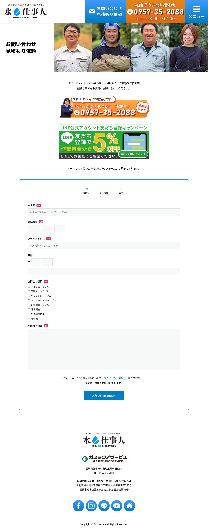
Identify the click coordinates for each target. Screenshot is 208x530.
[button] (196, 11)
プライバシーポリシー (116, 378)
